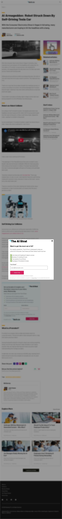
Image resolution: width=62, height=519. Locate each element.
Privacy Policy (34, 277)
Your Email (13, 264)
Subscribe (17, 272)
